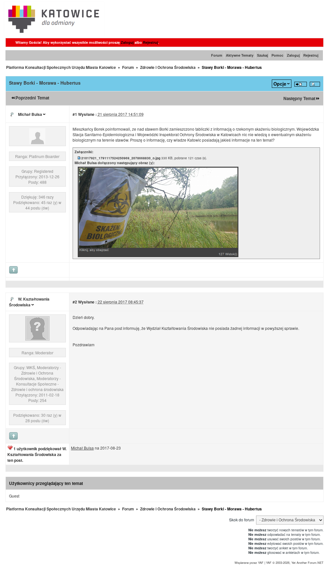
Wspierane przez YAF (249, 562)
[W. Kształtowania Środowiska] (37, 338)
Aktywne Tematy (239, 55)
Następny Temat (299, 98)
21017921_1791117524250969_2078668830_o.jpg (120, 158)
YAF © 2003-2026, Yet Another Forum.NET (295, 562)
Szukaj (262, 55)
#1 (75, 114)
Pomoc (277, 55)
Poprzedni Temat (32, 98)
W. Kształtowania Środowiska (29, 302)
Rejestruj (150, 42)
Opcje (279, 83)
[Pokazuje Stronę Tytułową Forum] (54, 34)
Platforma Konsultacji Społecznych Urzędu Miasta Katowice (61, 67)
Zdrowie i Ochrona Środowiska (168, 67)
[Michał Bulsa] (37, 142)
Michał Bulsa (30, 114)
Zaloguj (127, 42)
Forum (216, 55)
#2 (75, 302)
